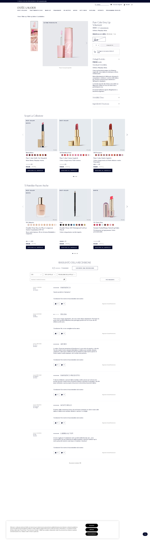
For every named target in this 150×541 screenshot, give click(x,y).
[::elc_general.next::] (89, 155)
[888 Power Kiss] (120, 155)
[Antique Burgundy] (82, 225)
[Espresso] (66, 225)
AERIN (75, 10)
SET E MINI (83, 10)
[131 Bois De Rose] (86, 155)
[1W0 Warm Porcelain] (36, 225)
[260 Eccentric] (73, 155)
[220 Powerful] (78, 155)
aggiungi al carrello (35, 170)
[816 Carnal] (83, 155)
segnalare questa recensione (108, 303)
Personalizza (92, 534)
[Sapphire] (71, 225)
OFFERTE (101, 10)
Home (19, 16)
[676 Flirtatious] (101, 155)
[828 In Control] (104, 155)
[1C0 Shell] (31, 225)
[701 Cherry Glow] (94, 225)
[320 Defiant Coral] (68, 155)
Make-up (24, 16)
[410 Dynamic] (81, 155)
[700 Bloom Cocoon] (108, 225)
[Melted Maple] (35, 155)
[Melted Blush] (43, 155)
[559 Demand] (117, 155)
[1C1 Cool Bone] (39, 225)
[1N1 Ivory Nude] (42, 225)
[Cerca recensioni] (64, 279)
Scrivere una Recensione (85, 268)
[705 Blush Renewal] (100, 225)
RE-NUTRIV (67, 10)
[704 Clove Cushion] (105, 225)
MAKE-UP (48, 10)
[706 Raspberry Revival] (97, 225)
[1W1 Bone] (44, 225)
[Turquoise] (74, 225)
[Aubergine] (79, 225)
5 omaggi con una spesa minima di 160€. (32, 1)
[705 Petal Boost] (110, 225)
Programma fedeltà (113, 10)
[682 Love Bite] (99, 155)
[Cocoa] (63, 225)
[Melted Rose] (32, 155)
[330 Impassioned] (65, 155)
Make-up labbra (32, 16)
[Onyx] (61, 225)
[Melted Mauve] (38, 155)
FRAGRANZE (57, 10)
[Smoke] (69, 225)
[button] (145, 534)
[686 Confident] (76, 155)
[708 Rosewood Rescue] (113, 225)
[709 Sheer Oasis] (102, 225)
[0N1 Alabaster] (29, 225)
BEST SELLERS (22, 10)
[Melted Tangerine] (40, 155)
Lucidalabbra (40, 16)
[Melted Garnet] (46, 155)
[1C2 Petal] (47, 225)
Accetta (91, 525)
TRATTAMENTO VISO (36, 10)
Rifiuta (92, 529)
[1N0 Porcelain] (34, 225)
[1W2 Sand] (52, 225)
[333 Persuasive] (96, 155)
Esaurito (110, 45)
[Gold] (85, 225)
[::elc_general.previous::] (60, 155)
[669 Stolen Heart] (109, 155)
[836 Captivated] (115, 155)
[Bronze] (77, 225)
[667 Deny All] (112, 155)
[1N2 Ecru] (50, 225)
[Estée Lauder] (27, 7)
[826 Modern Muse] (70, 155)
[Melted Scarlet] (30, 155)
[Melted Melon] (27, 155)
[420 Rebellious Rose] (62, 155)
